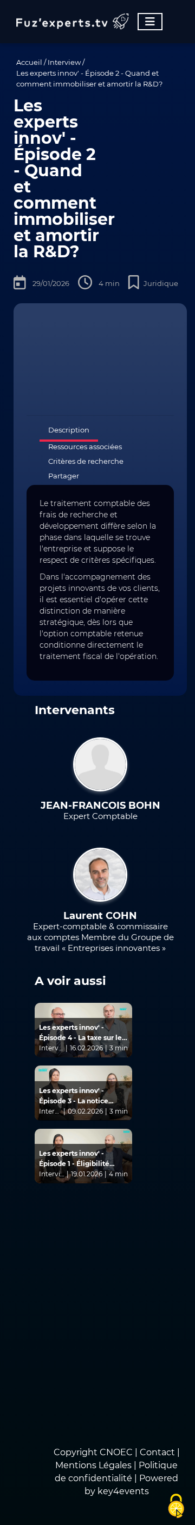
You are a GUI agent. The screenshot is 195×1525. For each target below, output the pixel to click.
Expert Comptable (100, 816)
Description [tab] (68, 429)
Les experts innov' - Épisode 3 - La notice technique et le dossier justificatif (77, 1096)
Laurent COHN (100, 915)
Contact (158, 1452)
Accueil (29, 62)
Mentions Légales (93, 1465)
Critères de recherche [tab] (85, 461)
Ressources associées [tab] (85, 446)
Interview (64, 62)
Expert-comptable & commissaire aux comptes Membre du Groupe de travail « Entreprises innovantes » (100, 937)
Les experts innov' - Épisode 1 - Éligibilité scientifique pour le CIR (79, 1159)
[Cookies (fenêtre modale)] (176, 1506)
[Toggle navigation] (150, 21)
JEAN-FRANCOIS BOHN (100, 805)
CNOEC (116, 1452)
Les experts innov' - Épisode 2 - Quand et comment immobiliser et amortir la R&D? (89, 78)
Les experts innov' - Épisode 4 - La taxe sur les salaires (82, 1033)
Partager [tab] (63, 475)
